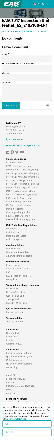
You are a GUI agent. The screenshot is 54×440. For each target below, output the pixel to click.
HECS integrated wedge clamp (21, 194)
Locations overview (15, 379)
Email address (18, 64)
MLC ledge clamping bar (18, 212)
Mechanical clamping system (20, 219)
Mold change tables (16, 236)
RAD (8, 272)
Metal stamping (14, 360)
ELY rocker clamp (14, 163)
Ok (6, 424)
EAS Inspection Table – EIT (19, 276)
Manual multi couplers (17, 252)
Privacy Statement (17, 419)
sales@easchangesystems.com (24, 145)
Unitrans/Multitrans (16, 292)
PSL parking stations (16, 303)
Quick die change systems (19, 364)
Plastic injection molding (18, 353)
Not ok (9, 432)
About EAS (11, 375)
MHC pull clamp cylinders (19, 205)
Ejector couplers (14, 312)
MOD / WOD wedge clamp (19, 180)
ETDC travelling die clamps (19, 166)
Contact (10, 382)
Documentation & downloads (20, 386)
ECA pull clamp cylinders (18, 202)
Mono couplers (13, 249)
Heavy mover (13, 289)
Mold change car (14, 239)
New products (13, 333)
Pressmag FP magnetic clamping (22, 177)
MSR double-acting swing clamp (22, 170)
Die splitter (12, 279)
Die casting (11, 367)
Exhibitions (12, 337)
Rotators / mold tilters (17, 269)
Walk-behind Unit (15, 296)
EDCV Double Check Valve (19, 216)
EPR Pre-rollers (13, 232)
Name (5, 54)
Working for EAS (14, 344)
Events (9, 340)
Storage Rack (12, 299)
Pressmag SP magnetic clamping (22, 184)
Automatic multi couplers (19, 256)
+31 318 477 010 (16, 140)
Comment (6, 82)
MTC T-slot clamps (15, 209)
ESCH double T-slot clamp (19, 198)
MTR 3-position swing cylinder (21, 191)
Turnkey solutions (15, 321)
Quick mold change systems (20, 357)
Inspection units (14, 265)
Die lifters (11, 229)
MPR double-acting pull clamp (21, 187)
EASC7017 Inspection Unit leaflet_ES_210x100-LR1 (24, 31)
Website (5, 73)
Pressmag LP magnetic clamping (22, 173)
